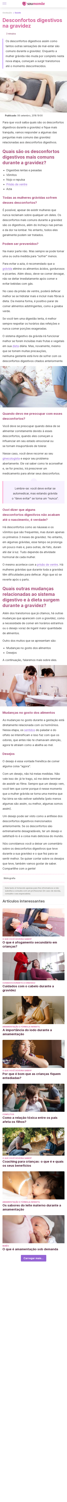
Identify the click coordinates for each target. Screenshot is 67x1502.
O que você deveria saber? (17, 939)
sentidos (29, 730)
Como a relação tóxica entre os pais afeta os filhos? (29, 1120)
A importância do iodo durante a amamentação (27, 1032)
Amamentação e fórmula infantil (21, 1027)
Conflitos (8, 1114)
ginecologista (11, 458)
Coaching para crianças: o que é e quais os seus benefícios (33, 1163)
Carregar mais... (34, 1258)
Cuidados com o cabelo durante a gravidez (28, 988)
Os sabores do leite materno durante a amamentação (31, 1207)
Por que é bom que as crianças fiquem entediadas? (31, 1076)
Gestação (7, 13)
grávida (7, 268)
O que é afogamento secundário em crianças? (29, 944)
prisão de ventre (47, 564)
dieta (15, 346)
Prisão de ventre (16, 184)
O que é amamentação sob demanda (30, 1249)
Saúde (18, 13)
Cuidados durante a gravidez (18, 983)
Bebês (5, 1246)
